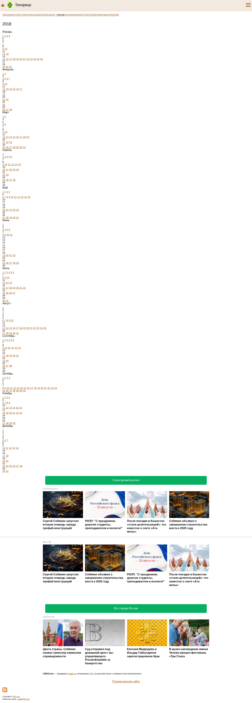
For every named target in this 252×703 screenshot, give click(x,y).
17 (10, 59)
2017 (53, 15)
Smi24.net (48, 616)
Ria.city (47, 541)
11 (9, 164)
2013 (26, 15)
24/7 (92, 674)
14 (10, 89)
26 (41, 59)
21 (24, 59)
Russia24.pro (50, 488)
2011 (12, 15)
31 (10, 66)
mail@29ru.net (23, 699)
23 (31, 59)
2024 (101, 15)
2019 (67, 15)
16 (7, 59)
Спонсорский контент (126, 480)
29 (3, 66)
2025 (108, 15)
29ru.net (16, 696)
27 (7, 109)
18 (14, 59)
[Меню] (248, 5)
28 (10, 109)
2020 (74, 15)
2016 (46, 15)
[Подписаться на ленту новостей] (4, 689)
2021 (81, 15)
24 (34, 59)
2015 (40, 15)
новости (72, 674)
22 (27, 59)
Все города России (126, 608)
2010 (5, 15)
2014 (33, 15)
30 (7, 66)
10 (5, 48)
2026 (115, 15)
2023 (94, 15)
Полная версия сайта (126, 681)
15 (3, 59)
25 (38, 59)
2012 (19, 15)
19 (17, 59)
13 (7, 54)
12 (3, 54)
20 (21, 59)
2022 (88, 15)
